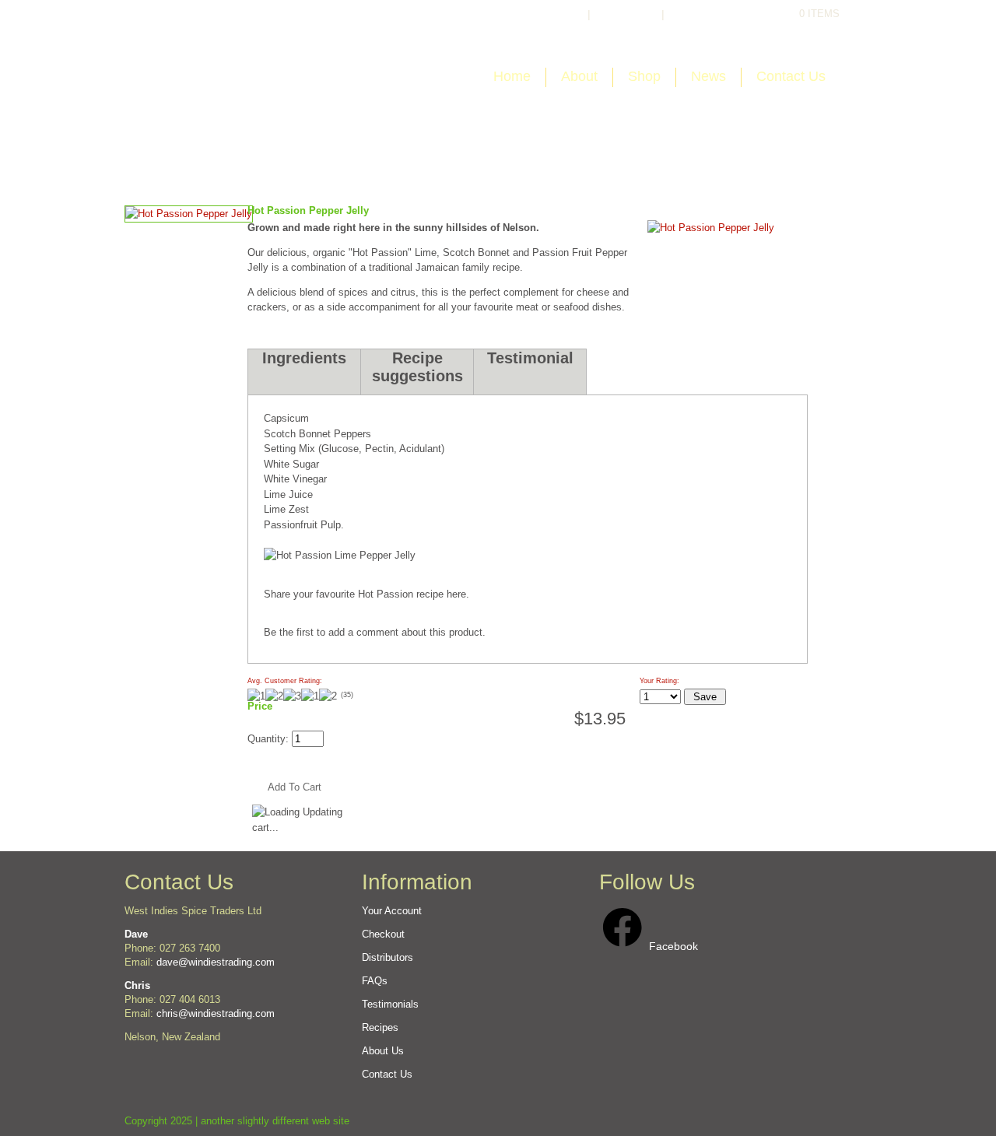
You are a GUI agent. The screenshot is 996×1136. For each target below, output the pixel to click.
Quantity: (269, 739)
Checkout (709, 14)
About (579, 76)
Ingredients (304, 357)
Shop (644, 76)
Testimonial (530, 357)
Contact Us (791, 76)
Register (626, 14)
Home (512, 76)
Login (556, 14)
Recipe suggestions (417, 366)
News (708, 76)
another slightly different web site (275, 1121)
